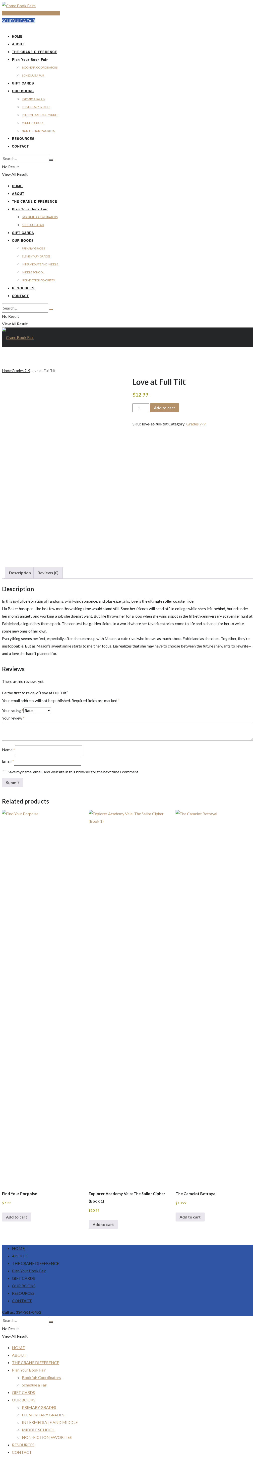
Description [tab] (20, 572)
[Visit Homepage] (19, 5)
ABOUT (18, 44)
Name (8, 749)
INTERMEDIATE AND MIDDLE (40, 114)
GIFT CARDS (23, 83)
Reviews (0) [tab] (48, 572)
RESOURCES (23, 138)
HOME (17, 36)
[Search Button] (51, 160)
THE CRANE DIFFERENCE (34, 51)
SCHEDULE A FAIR (18, 20)
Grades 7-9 (21, 370)
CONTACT (20, 146)
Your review (13, 718)
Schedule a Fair (33, 75)
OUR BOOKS (23, 90)
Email (8, 761)
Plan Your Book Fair (30, 59)
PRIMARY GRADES (33, 98)
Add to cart (164, 407)
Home (7, 370)
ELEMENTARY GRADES (36, 106)
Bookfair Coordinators (40, 67)
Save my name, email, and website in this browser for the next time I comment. (73, 771)
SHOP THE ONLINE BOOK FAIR (31, 13)
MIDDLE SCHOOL (33, 122)
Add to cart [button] (16, 1217)
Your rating (12, 710)
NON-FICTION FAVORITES (38, 130)
